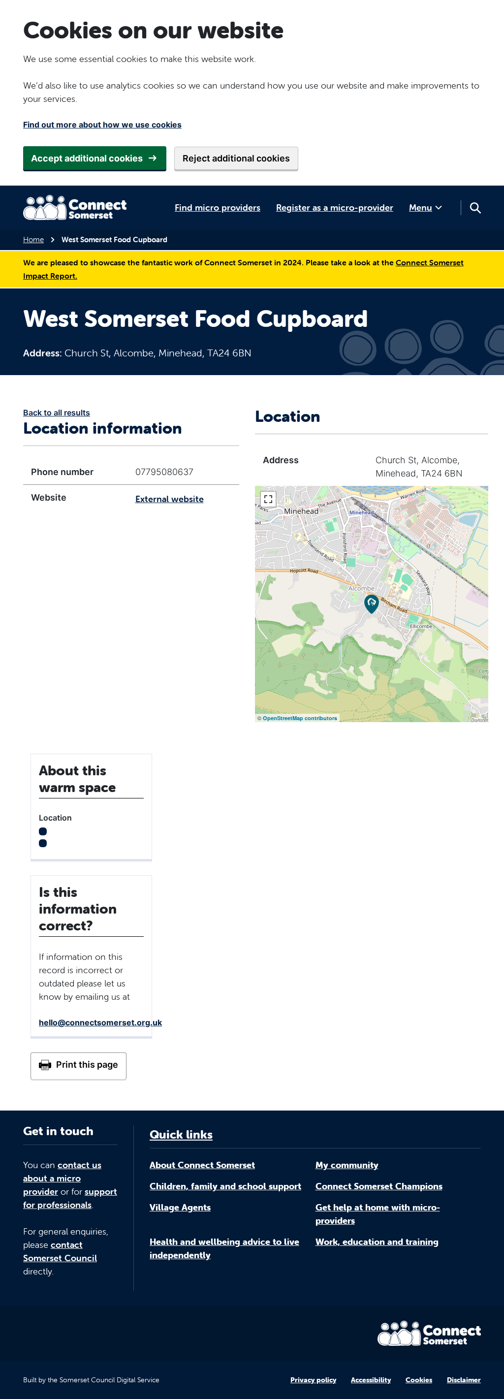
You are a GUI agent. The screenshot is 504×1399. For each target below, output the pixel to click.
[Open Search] (475, 207)
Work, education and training (377, 1241)
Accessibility (371, 1379)
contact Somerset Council (60, 1251)
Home (33, 239)
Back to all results (56, 412)
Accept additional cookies (87, 158)
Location (55, 818)
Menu (420, 207)
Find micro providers (217, 207)
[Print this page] (78, 1065)
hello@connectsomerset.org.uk (100, 1022)
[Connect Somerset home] (74, 207)
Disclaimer (464, 1379)
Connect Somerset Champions (378, 1186)
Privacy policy (313, 1379)
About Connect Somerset (202, 1165)
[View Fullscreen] (268, 499)
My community (346, 1165)
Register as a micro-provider (334, 207)
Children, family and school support (225, 1186)
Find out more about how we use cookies (102, 124)
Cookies (419, 1379)
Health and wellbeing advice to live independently (224, 1248)
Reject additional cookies (236, 158)
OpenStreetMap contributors (300, 718)
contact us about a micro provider (62, 1178)
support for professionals (70, 1198)
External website (169, 499)
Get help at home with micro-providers (377, 1214)
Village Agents (180, 1207)
